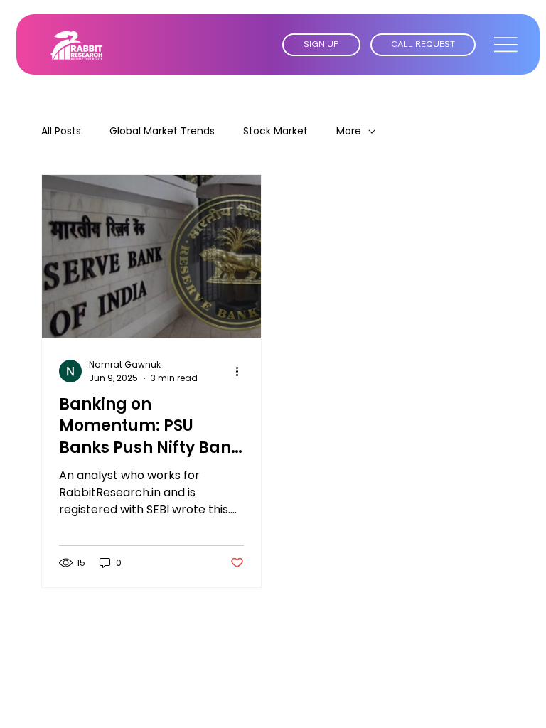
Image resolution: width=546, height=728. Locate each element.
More (348, 131)
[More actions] (241, 371)
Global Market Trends (162, 131)
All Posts (61, 131)
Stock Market (275, 131)
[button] (321, 44)
